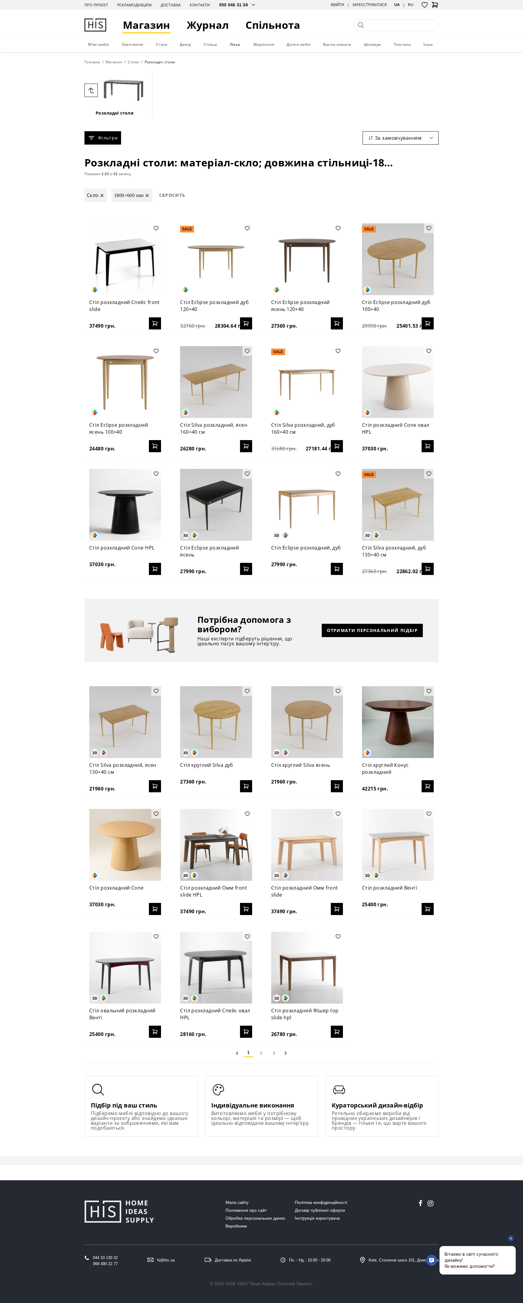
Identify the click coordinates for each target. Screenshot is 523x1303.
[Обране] (424, 4)
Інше (428, 44)
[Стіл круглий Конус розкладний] (398, 722)
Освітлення (132, 44)
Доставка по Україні (233, 1260)
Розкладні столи (114, 113)
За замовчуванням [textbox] (398, 138)
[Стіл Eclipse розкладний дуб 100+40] (398, 259)
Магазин (146, 25)
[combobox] (401, 138)
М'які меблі (98, 44)
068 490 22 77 (105, 1263)
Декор (185, 44)
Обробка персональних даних (255, 1218)
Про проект (96, 5)
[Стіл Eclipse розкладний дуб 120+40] (216, 259)
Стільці (210, 44)
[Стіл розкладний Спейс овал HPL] (216, 968)
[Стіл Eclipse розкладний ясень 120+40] (307, 259)
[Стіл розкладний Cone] (125, 845)
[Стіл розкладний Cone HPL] (125, 505)
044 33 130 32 (105, 1257)
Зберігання (263, 44)
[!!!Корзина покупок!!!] (435, 6)
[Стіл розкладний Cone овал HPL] (398, 382)
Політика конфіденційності (321, 1202)
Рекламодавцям (134, 5)
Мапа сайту (236, 1202)
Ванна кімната (337, 44)
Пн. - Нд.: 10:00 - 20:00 (310, 1260)
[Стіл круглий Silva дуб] (216, 722)
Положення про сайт (246, 1210)
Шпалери (372, 44)
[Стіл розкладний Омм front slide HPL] (216, 845)
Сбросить (172, 195)
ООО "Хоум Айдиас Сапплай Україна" (275, 1283)
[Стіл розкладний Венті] (398, 845)
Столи (161, 44)
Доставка (171, 5)
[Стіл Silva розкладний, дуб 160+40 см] (307, 382)
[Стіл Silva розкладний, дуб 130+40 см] (398, 505)
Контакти (200, 5)
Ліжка (235, 44)
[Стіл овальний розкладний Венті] (125, 968)
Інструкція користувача (317, 1218)
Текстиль (402, 44)
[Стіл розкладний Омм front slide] (307, 845)
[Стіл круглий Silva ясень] (307, 722)
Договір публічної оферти (320, 1210)
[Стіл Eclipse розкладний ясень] (216, 505)
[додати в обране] (156, 228)
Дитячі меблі (299, 44)
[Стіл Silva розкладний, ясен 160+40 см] (216, 382)
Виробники (236, 1226)
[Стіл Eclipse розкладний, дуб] (307, 505)
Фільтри (108, 138)
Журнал (208, 25)
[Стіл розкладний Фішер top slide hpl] (307, 968)
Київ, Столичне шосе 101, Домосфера (404, 1260)
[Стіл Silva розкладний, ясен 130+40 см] (125, 722)
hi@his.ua (166, 1260)
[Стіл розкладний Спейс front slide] (125, 259)
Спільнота (272, 25)
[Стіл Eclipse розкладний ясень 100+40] (125, 382)
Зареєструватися (369, 4)
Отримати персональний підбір (372, 630)
